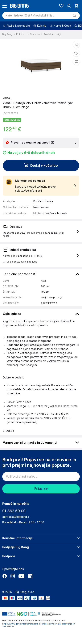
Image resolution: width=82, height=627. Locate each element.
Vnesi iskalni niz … (30, 26)
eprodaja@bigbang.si (16, 527)
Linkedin (30, 586)
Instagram (12, 586)
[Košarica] (76, 16)
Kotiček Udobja (43, 212)
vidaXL (7, 108)
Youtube (21, 586)
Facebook (4, 586)
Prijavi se (41, 499)
